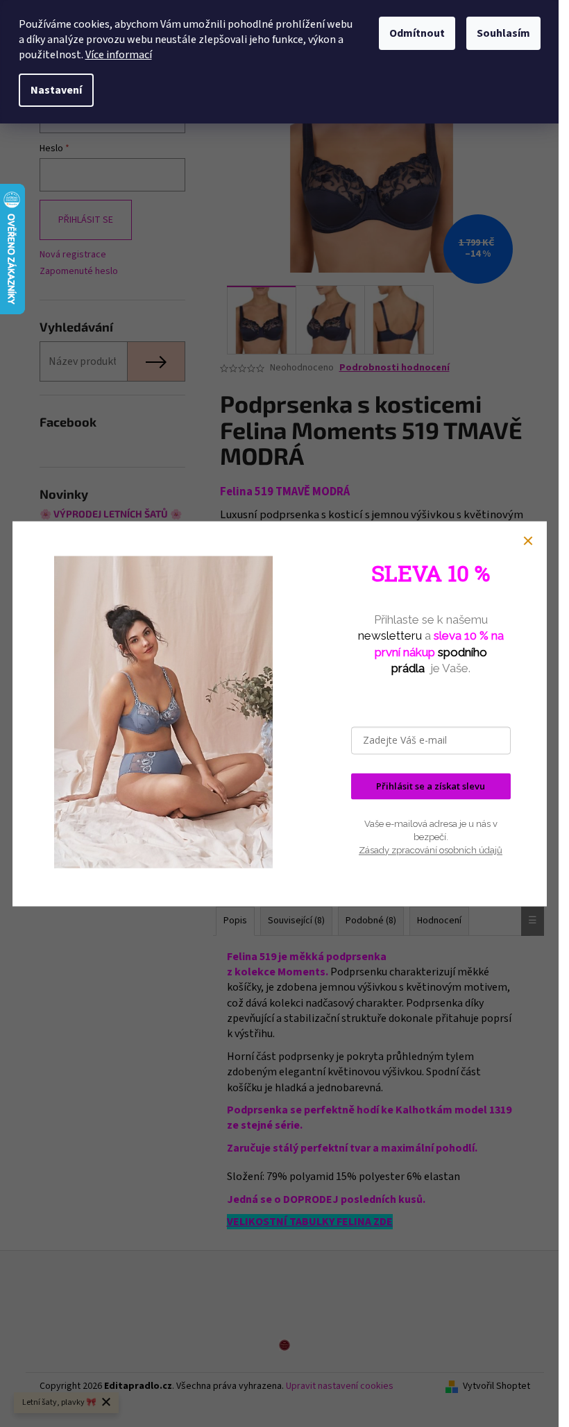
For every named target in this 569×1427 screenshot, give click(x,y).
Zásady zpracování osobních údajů (430, 851)
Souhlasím (503, 33)
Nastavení (56, 90)
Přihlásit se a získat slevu (430, 786)
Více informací (118, 54)
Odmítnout (417, 33)
